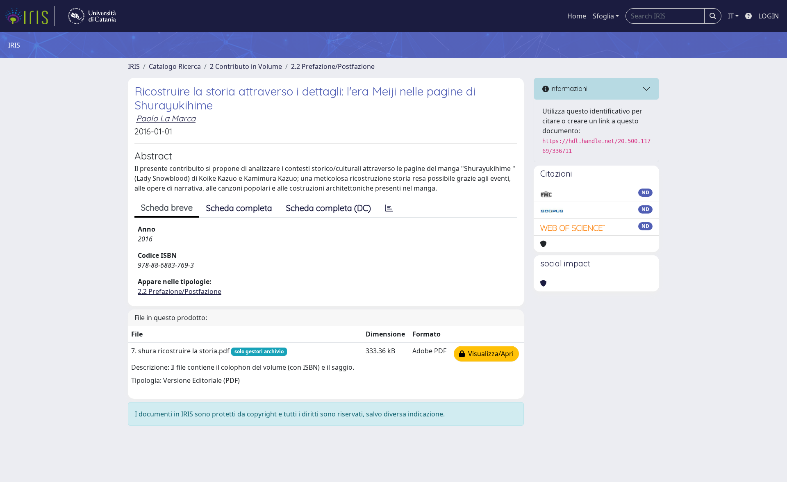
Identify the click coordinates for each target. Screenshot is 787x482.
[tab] (389, 208)
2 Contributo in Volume (246, 66)
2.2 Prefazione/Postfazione (333, 66)
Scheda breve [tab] (167, 207)
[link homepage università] (92, 16)
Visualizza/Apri (489, 353)
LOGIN (768, 15)
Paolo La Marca (166, 118)
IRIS (134, 66)
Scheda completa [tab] (239, 208)
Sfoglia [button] (603, 15)
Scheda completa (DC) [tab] (328, 208)
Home (576, 15)
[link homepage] (30, 16)
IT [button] (731, 15)
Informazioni (568, 88)
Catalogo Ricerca (175, 66)
